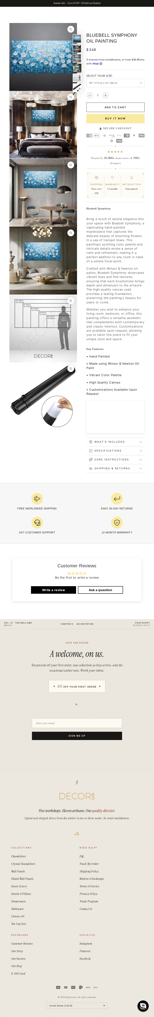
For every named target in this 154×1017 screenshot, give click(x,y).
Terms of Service (89, 886)
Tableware (17, 909)
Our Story (17, 951)
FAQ (82, 856)
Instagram (86, 944)
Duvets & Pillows (21, 894)
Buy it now (115, 118)
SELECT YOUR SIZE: (99, 75)
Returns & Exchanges (92, 879)
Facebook (85, 959)
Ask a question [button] (100, 590)
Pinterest (85, 951)
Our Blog (16, 966)
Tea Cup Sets (18, 924)
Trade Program (89, 901)
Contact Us (86, 909)
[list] (77, 515)
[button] (143, 1006)
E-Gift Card (18, 974)
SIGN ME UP (77, 735)
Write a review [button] (53, 590)
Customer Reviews (22, 944)
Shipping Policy (89, 871)
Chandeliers (18, 856)
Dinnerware (18, 901)
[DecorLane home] (76, 796)
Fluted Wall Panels (22, 879)
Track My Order (89, 864)
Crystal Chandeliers (23, 864)
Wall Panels (18, 871)
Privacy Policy (88, 894)
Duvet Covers (19, 886)
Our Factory (18, 959)
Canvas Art (17, 916)
